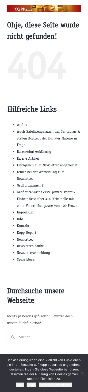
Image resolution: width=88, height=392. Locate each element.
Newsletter (25, 239)
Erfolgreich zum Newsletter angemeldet (47, 165)
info (20, 219)
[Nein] (82, 373)
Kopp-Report (26, 232)
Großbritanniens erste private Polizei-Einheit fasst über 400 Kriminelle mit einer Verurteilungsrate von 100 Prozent (48, 199)
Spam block (25, 259)
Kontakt (23, 225)
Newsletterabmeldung (33, 252)
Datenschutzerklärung (34, 151)
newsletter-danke (30, 246)
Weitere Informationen (55, 385)
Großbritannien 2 (30, 185)
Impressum (25, 212)
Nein (31, 385)
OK (20, 385)
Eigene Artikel (28, 158)
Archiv (22, 124)
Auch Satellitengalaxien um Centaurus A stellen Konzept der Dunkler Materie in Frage (48, 138)
